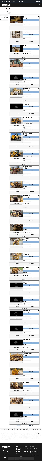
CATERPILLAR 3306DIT (27, 310)
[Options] (38, 16)
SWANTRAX (25, 28)
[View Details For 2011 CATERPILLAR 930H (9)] (16, 137)
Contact (18, 450)
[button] (8, 13)
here (3, 435)
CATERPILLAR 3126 (26, 195)
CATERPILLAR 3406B (26, 382)
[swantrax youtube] (39, 1)
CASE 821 (24, 59)
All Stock (18, 448)
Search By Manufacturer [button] (21, 429)
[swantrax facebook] (36, 1)
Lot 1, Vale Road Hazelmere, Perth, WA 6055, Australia (35, 455)
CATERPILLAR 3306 (26, 209)
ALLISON (24, 16)
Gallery (18, 451)
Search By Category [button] (7, 429)
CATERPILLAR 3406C (26, 396)
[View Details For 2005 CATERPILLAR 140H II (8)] (16, 120)
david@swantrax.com (21, 1)
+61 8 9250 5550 (6, 1)
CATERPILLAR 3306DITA (27, 324)
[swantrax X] (37, 1)
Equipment (26, 448)
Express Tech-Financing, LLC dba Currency (30, 438)
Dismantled (26, 452)
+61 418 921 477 (13, 1)
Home (17, 446)
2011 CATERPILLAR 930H (27, 133)
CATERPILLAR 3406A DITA (27, 353)
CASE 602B (25, 45)
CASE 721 (24, 74)
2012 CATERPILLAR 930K (27, 150)
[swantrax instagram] (38, 1)
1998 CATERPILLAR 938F (27, 166)
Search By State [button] (35, 429)
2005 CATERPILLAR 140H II (27, 117)
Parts (25, 450)
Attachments (26, 451)
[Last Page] (32, 425)
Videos (17, 453)
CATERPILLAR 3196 (26, 88)
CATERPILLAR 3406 (26, 339)
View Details (31, 34)
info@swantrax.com (34, 451)
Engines (25, 454)
